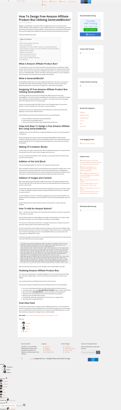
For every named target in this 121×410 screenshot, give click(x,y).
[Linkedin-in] (96, 359)
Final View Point (24, 59)
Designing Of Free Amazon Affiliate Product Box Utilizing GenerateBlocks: (38, 47)
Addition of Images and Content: (28, 54)
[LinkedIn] (5, 372)
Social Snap (12, 400)
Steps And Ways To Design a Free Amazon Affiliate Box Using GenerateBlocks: (39, 48)
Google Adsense (84, 115)
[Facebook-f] (89, 359)
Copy (19, 405)
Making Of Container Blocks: (27, 50)
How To (82, 121)
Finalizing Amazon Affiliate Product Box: (30, 57)
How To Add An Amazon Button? (28, 56)
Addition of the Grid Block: (26, 52)
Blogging (82, 112)
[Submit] (98, 352)
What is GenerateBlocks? (26, 45)
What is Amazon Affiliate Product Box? (29, 43)
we (23, 212)
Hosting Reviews (84, 118)
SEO (81, 123)
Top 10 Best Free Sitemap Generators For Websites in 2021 (42, 315)
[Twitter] (93, 359)
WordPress (83, 126)
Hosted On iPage (64, 358)
